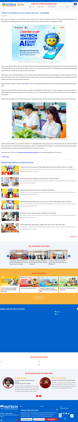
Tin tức (61, 6)
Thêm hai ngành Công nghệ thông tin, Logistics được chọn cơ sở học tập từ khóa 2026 (42, 224)
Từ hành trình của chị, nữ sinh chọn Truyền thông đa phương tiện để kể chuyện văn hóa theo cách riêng (46, 167)
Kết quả (74, 6)
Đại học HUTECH (64, 408)
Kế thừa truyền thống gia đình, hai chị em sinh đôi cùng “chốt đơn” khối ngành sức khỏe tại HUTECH (45, 201)
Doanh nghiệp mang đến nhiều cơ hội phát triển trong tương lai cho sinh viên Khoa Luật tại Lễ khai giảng (19, 262)
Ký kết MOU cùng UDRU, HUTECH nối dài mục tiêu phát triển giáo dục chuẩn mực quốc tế (38, 262)
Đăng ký (68, 6)
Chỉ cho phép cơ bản (26, 419)
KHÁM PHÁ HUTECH (39, 273)
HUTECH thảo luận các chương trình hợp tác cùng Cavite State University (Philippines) (57, 262)
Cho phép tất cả (51, 419)
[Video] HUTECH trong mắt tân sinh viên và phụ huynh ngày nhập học (37, 190)
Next (69, 256)
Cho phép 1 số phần (39, 419)
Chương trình (40, 6)
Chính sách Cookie (48, 416)
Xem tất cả (74, 236)
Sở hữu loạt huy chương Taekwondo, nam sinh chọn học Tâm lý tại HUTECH (39, 178)
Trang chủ (31, 6)
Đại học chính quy (52, 6)
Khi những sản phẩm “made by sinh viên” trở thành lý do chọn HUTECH (38, 213)
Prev (8, 256)
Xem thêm (39, 297)
